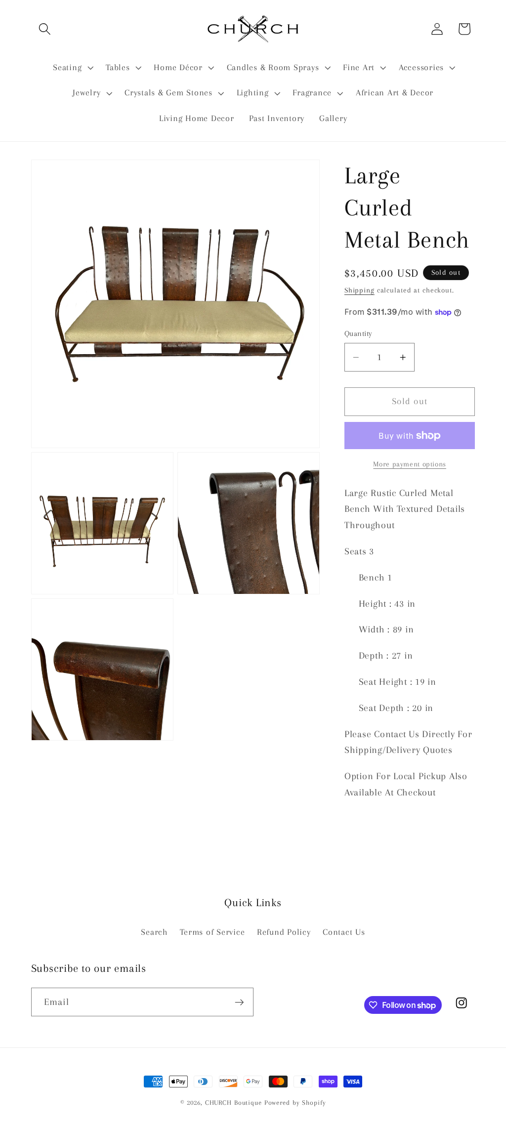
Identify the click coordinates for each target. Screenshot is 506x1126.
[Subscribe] (239, 1002)
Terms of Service (212, 932)
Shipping (359, 290)
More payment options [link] (409, 464)
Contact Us (344, 932)
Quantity (358, 333)
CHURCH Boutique (233, 1102)
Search (154, 932)
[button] (44, 28)
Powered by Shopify (295, 1102)
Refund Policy (284, 932)
